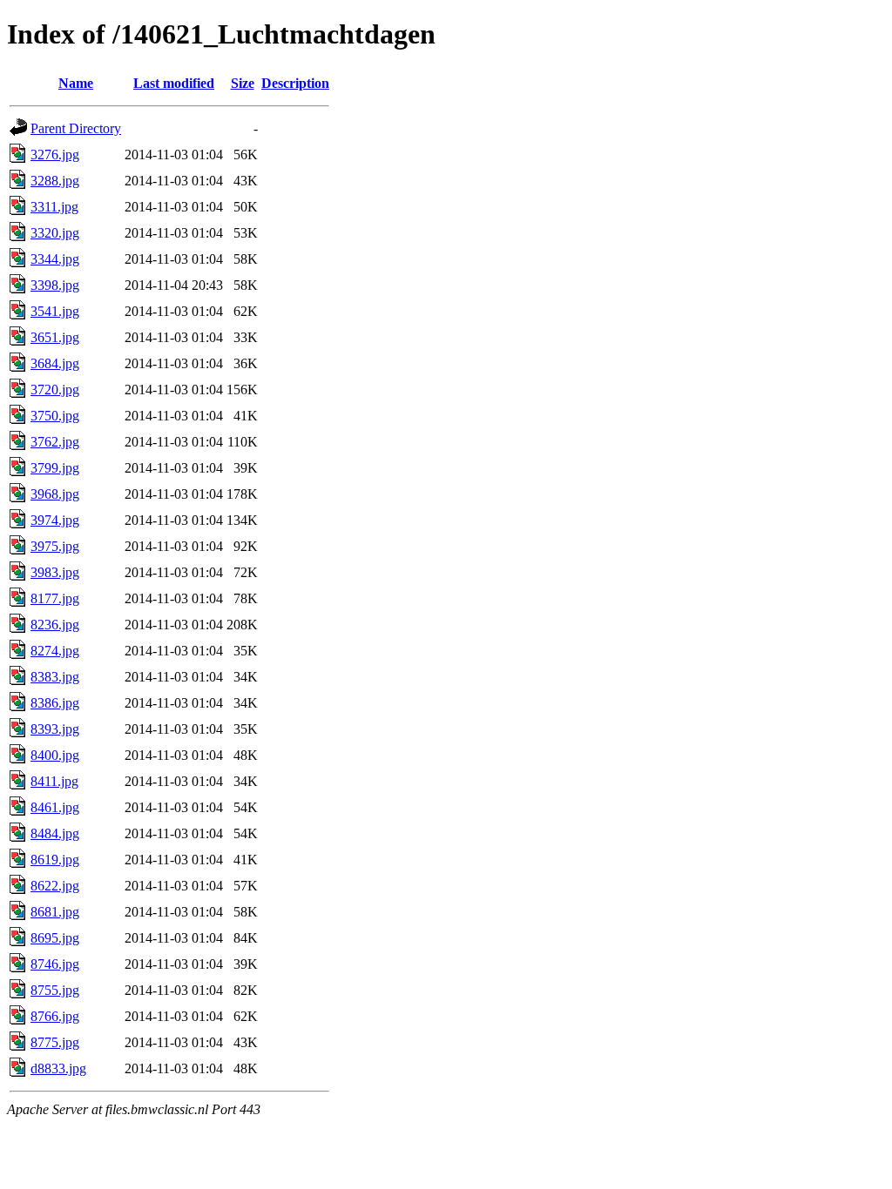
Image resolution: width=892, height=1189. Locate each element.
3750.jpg (54, 415)
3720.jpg (54, 389)
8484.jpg (54, 833)
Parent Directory (75, 128)
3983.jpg (54, 572)
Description (295, 83)
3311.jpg (54, 206)
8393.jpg (54, 729)
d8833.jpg (58, 1068)
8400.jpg (54, 755)
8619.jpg (54, 859)
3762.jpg (54, 441)
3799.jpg (54, 467)
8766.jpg (54, 1016)
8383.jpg (54, 676)
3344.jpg (54, 259)
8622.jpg (54, 885)
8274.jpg (54, 650)
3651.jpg (54, 337)
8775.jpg (54, 1042)
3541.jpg (54, 311)
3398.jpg (54, 285)
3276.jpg (54, 154)
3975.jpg (54, 546)
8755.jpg (54, 990)
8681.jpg (54, 911)
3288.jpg (54, 180)
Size (242, 83)
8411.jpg (54, 781)
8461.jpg (54, 807)
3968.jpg (54, 494)
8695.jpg (54, 937)
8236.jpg (54, 624)
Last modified (173, 83)
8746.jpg (54, 964)
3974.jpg (54, 520)
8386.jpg (54, 702)
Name (75, 83)
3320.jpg (54, 232)
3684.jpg (54, 363)
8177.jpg (54, 598)
